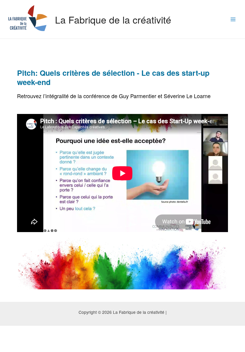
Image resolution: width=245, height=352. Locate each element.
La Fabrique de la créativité (113, 19)
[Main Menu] (233, 19)
